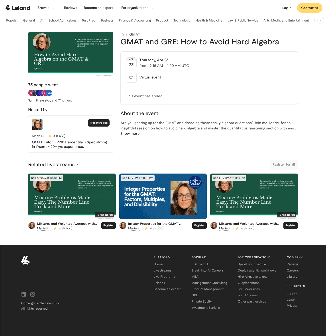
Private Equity (201, 301)
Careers (293, 270)
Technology (181, 20)
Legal (291, 299)
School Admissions (62, 20)
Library (292, 276)
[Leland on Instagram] (32, 294)
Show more (130, 133)
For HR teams (248, 295)
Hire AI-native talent (252, 276)
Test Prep (89, 20)
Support (293, 293)
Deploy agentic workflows (257, 270)
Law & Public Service (243, 20)
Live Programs (164, 276)
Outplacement (248, 283)
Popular (12, 20)
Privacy (292, 305)
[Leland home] (17, 8)
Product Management (207, 289)
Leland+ (159, 283)
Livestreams (162, 270)
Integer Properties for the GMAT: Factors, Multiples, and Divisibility (154, 225)
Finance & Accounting (135, 20)
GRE (194, 295)
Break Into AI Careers (207, 270)
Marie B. (43, 228)
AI (41, 20)
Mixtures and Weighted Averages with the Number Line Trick (66, 225)
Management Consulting (209, 283)
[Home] (122, 34)
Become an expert (167, 289)
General (29, 20)
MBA (194, 276)
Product (162, 20)
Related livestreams (51, 164)
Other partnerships (252, 301)
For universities (249, 289)
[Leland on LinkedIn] (23, 294)
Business (107, 20)
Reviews (292, 264)
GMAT (134, 34)
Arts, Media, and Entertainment (286, 20)
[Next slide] (320, 20)
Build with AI (200, 264)
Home (158, 264)
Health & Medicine (209, 20)
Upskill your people (252, 264)
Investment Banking (205, 307)
